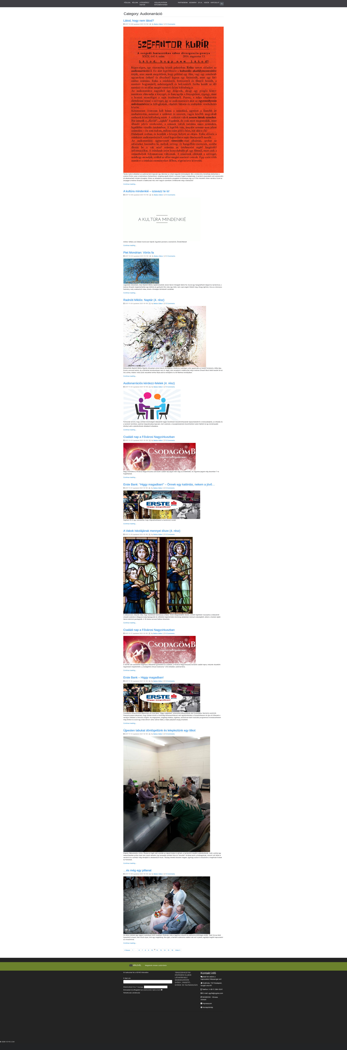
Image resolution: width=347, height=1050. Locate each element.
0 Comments (170, 24)
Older (177, 950)
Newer (127, 950)
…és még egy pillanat (137, 870)
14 (164, 950)
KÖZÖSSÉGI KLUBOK (183, 975)
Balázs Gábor (158, 24)
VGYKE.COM (10, 1042)
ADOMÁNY (193, 2)
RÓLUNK (135, 2)
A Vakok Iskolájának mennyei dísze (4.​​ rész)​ (151, 530)
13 (161, 950)
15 (168, 950)
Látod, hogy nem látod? (138, 20)
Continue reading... (129, 184)
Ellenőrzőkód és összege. (133, 987)
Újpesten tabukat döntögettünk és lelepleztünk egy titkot (159, 730)
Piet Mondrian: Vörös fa (138, 252)
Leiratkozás (136, 993)
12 (157, 950)
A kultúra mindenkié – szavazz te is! (146, 191)
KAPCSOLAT (215, 2)
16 (172, 950)
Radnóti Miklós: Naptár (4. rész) (143, 300)
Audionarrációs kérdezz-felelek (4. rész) (149, 383)
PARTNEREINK (183, 2)
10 (152, 950)
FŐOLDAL (127, 2)
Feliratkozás (127, 993)
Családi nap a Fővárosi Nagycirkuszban (149, 436)
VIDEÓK (206, 2)
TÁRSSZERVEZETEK (183, 973)
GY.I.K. (200, 2)
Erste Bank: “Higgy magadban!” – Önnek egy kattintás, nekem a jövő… (169, 484)
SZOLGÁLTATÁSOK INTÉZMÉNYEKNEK (160, 4)
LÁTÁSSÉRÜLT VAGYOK (144, 4)
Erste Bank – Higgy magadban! (143, 677)
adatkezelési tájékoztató (151, 990)
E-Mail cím (127, 978)
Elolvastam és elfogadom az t (142, 990)
